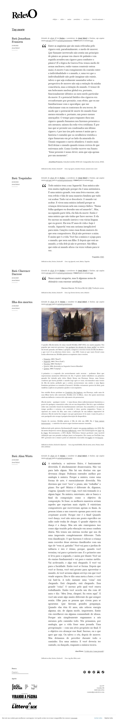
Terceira (47, 364)
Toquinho (87, 261)
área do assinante (97, 19)
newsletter (77, 19)
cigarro (72, 169)
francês (100, 438)
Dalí (99, 430)
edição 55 (53, 456)
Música (82, 261)
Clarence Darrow (75, 292)
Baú (50, 169)
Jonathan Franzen (80, 169)
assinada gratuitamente (64, 41)
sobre (62, 19)
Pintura (98, 444)
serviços (86, 19)
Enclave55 (60, 658)
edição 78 (53, 271)
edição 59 (53, 302)
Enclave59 (57, 444)
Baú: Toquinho (22, 178)
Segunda (47, 361)
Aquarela (73, 261)
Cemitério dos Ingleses (74, 392)
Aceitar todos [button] (98, 718)
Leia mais (74, 718)
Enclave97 (59, 169)
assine (69, 19)
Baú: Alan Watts (22, 456)
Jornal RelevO (16, 48)
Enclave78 (59, 292)
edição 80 (53, 178)
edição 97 (53, 38)
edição (55, 19)
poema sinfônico (88, 428)
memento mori (90, 169)
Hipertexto (63, 444)
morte (95, 169)
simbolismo (47, 447)
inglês (90, 438)
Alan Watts (74, 658)
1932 (89, 288)
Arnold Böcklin (78, 444)
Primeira (47, 359)
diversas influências (69, 430)
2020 (102, 257)
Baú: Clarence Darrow (21, 272)
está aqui (48, 41)
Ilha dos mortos (22, 302)
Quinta (46, 369)
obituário (86, 292)
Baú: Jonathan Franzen (21, 40)
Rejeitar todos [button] (109, 718)
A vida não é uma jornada (93, 651)
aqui (91, 41)
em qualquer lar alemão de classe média (81, 347)
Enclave (62, 38)
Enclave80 (60, 261)
